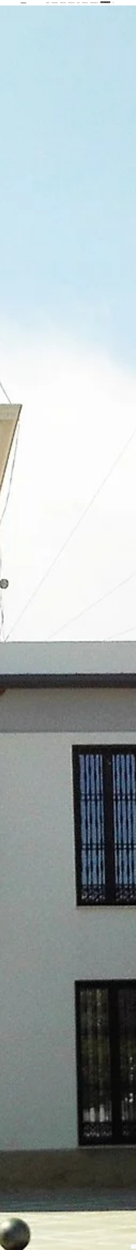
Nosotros (55, 2)
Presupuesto (94, 2)
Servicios (63, 2)
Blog (78, 2)
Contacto (85, 2)
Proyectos (71, 2)
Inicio (47, 2)
